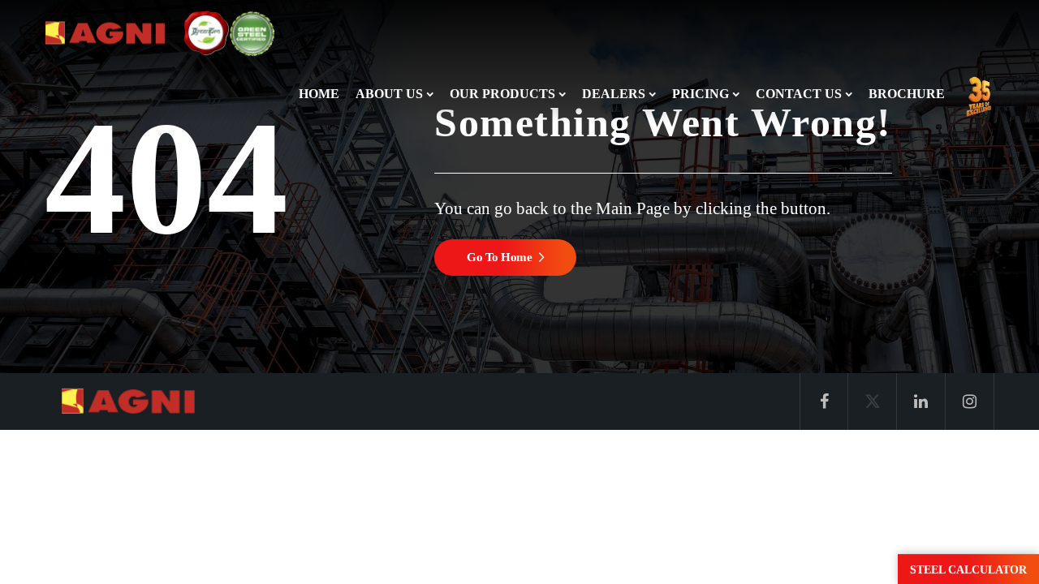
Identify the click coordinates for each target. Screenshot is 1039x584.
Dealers (613, 94)
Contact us (799, 94)
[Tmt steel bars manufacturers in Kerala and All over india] (105, 33)
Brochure (907, 94)
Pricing (700, 94)
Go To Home (499, 257)
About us (389, 94)
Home (319, 94)
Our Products (502, 94)
